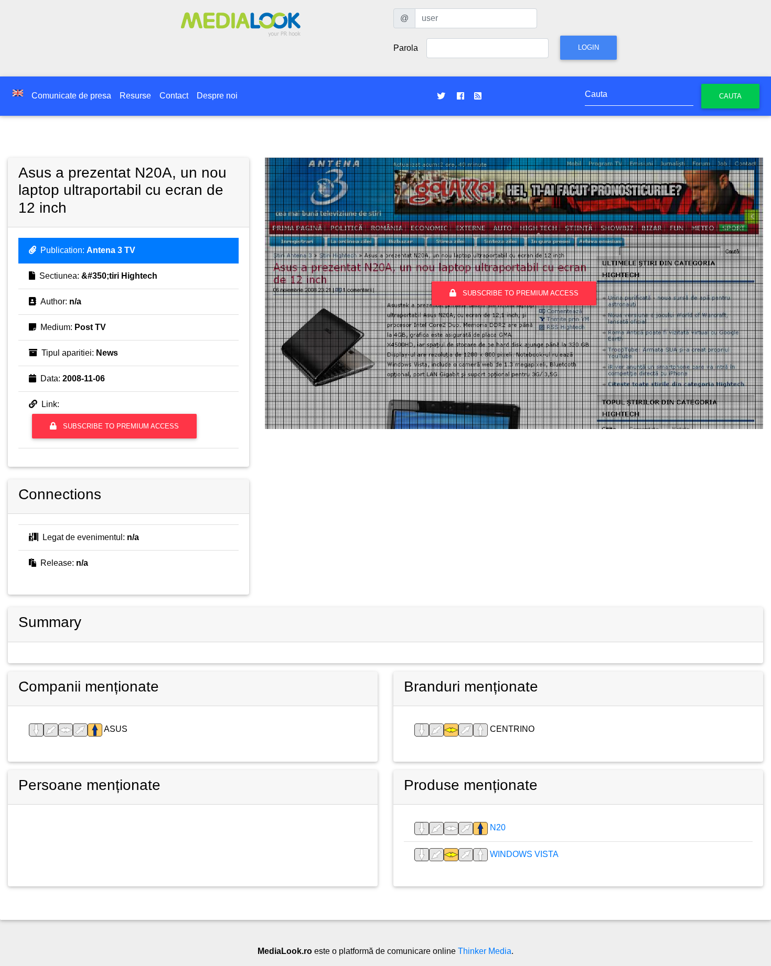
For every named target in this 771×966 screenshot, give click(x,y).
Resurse (135, 95)
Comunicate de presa (71, 95)
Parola (405, 47)
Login (588, 47)
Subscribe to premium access (120, 426)
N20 (497, 827)
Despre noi (217, 95)
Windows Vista (523, 854)
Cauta (730, 96)
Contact (173, 95)
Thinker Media (484, 951)
